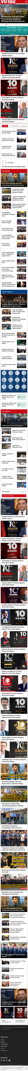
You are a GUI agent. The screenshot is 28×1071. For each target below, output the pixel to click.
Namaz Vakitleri (4, 1044)
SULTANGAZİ (23, 126)
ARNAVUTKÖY (14, 126)
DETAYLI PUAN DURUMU (8, 495)
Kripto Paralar (4, 1046)
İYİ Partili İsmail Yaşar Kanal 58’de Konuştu (13, 166)
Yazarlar (2, 1040)
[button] (6, 24)
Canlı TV (3, 1048)
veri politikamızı (19, 1068)
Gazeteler (3, 1042)
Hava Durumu (4, 1050)
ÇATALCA (5, 126)
